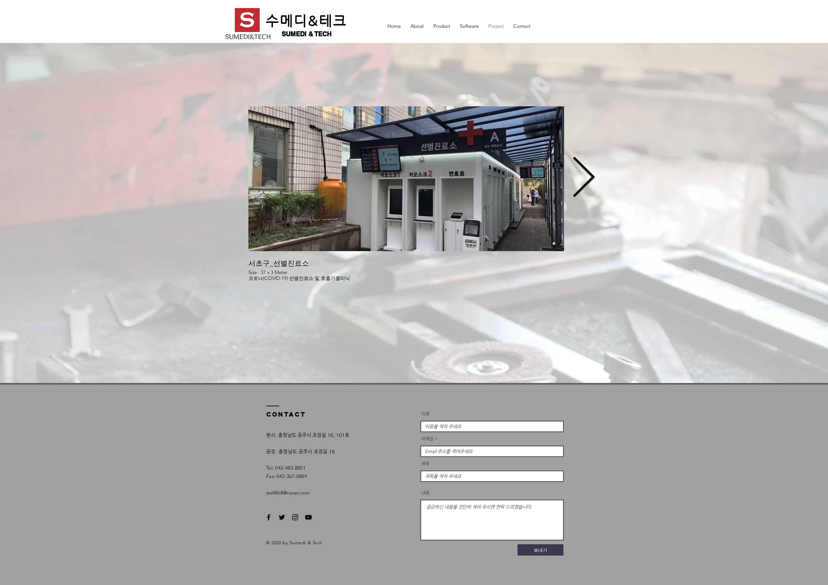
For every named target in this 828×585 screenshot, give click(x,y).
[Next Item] (583, 179)
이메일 (427, 438)
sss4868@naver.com (288, 493)
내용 (425, 492)
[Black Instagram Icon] (295, 517)
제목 (425, 463)
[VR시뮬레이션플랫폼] (308, 517)
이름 (425, 413)
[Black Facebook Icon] (269, 517)
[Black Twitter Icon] (282, 517)
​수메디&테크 (306, 20)
